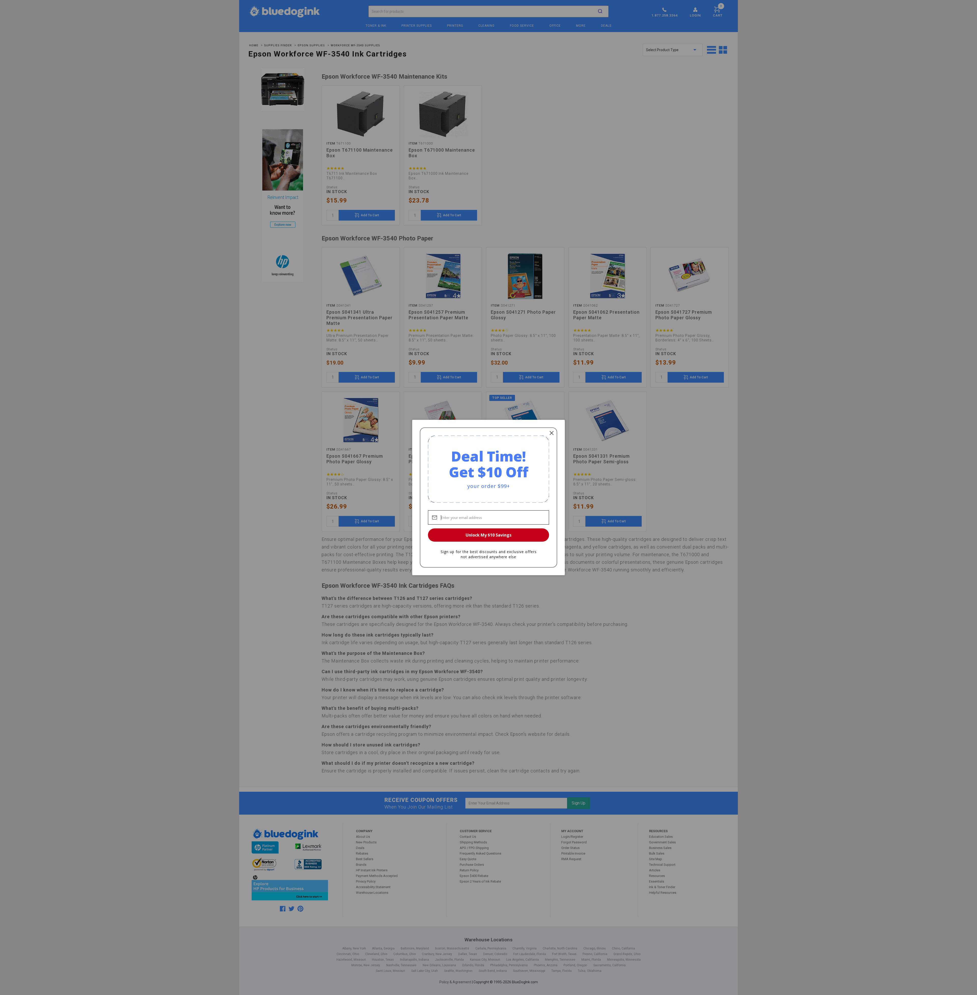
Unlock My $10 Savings (488, 535)
